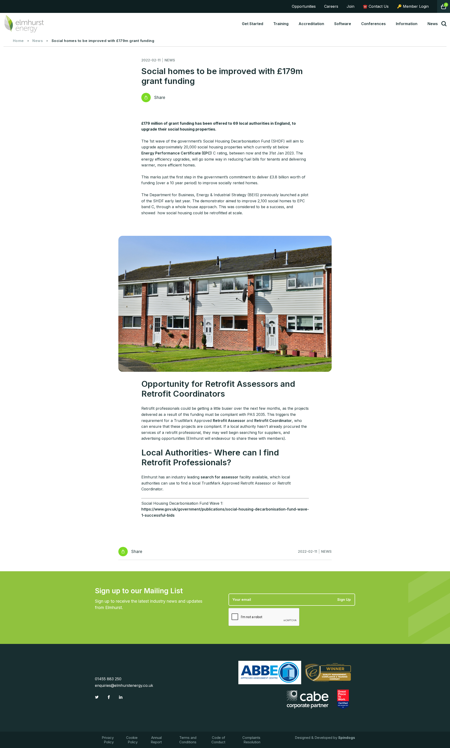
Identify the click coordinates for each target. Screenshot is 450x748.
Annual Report (156, 739)
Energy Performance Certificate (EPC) (176, 153)
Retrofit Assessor (229, 420)
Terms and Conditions (187, 739)
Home (18, 40)
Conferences (373, 23)
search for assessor (219, 477)
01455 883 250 (108, 679)
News (37, 40)
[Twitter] (97, 697)
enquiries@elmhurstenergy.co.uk (124, 685)
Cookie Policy (132, 739)
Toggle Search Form (443, 23)
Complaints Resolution (251, 739)
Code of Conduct (218, 739)
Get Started (252, 23)
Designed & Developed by (325, 737)
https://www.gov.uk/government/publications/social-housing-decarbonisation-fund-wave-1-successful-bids (225, 512)
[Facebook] (109, 697)
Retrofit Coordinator (273, 420)
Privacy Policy (108, 739)
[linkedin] (121, 697)
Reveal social (146, 97)
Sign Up (344, 599)
